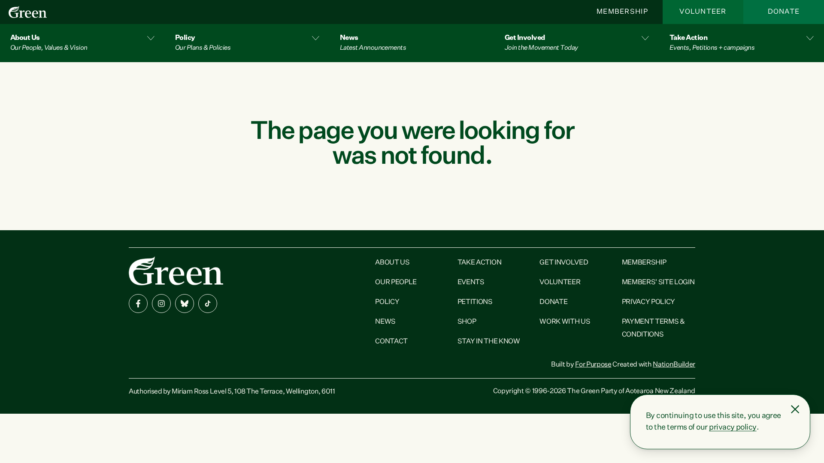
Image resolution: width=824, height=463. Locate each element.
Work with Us (564, 322)
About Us (392, 262)
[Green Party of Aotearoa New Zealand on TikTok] (207, 303)
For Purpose (593, 364)
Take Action (479, 262)
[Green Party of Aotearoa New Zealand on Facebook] (138, 303)
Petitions (475, 302)
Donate (784, 12)
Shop (466, 322)
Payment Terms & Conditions (653, 328)
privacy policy (732, 427)
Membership (622, 12)
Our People (396, 282)
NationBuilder (674, 364)
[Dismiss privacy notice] (795, 409)
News (385, 322)
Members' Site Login (658, 282)
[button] (82, 43)
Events (471, 282)
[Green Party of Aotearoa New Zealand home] (176, 270)
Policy (387, 302)
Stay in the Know (488, 341)
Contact (391, 341)
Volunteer (703, 12)
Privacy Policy (649, 302)
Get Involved (563, 262)
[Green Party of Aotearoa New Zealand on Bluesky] (184, 303)
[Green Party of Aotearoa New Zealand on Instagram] (161, 303)
